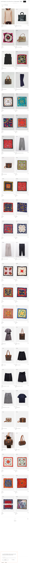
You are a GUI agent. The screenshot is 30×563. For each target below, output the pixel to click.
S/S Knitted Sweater (17, 407)
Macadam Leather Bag (4, 89)
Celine (2, 46)
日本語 (6, 562)
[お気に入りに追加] (14, 25)
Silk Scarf (16, 68)
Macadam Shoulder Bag (4, 174)
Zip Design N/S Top (4, 68)
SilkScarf (3, 513)
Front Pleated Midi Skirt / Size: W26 (5, 407)
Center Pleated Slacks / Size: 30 (18, 89)
